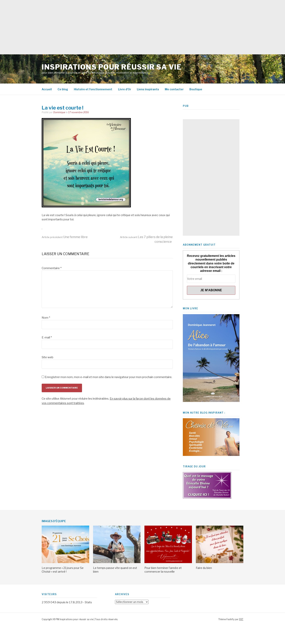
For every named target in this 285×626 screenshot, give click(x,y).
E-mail (47, 337)
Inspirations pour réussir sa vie (111, 67)
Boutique (195, 89)
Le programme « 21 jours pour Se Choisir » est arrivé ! (63, 569)
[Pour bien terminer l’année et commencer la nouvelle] (168, 562)
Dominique (59, 112)
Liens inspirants (148, 89)
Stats (88, 602)
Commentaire (51, 268)
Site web (47, 357)
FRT (241, 619)
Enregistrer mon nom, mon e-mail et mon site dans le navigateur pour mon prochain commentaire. (108, 377)
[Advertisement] (116, 27)
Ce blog (63, 89)
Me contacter (174, 89)
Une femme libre (65, 237)
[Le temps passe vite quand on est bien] (117, 562)
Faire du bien (204, 567)
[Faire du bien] (219, 562)
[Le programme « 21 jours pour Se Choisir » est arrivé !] (65, 562)
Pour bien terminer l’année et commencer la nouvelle (163, 569)
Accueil (47, 89)
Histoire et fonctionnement (93, 89)
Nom (46, 317)
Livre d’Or (124, 89)
